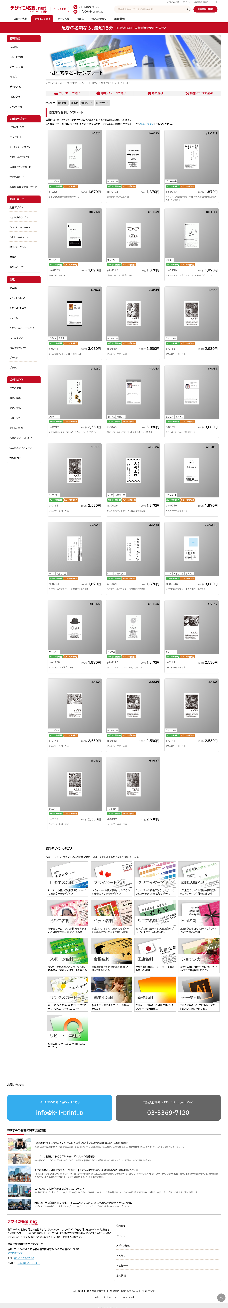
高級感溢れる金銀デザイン (23, 187)
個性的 (95, 83)
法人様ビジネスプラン (21, 448)
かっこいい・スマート (20, 227)
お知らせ (121, 1255)
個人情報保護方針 (96, 1291)
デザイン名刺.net (54, 83)
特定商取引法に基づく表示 (124, 1291)
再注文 (80, 19)
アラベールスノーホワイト (22, 328)
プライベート (16, 137)
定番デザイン (16, 207)
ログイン (186, 2)
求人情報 (121, 1275)
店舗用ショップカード (20, 167)
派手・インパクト (18, 267)
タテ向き (119, 83)
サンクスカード (17, 177)
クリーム (14, 318)
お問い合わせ (173, 2)
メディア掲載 (123, 1245)
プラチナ (14, 367)
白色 (76, 103)
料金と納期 (15, 398)
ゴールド (14, 357)
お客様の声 (122, 1265)
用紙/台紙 (15, 97)
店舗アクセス (16, 418)
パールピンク (16, 338)
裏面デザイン (146, 124)
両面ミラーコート (18, 347)
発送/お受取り (98, 19)
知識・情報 (119, 19)
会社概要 (121, 1226)
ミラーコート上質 (18, 308)
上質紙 (13, 288)
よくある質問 (16, 428)
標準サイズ (106, 83)
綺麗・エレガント (18, 247)
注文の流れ (15, 388)
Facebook (128, 1297)
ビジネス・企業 (17, 127)
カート (214, 2)
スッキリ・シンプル (19, 217)
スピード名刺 (20, 19)
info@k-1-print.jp (59, 1112)
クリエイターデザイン (20, 147)
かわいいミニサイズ (19, 157)
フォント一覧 (16, 107)
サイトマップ (148, 1291)
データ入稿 (63, 19)
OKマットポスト (18, 298)
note (96, 1297)
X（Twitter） (110, 1297)
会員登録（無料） (201, 2)
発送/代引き (16, 408)
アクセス (120, 1235)
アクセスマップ (15, 1253)
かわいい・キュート (19, 237)
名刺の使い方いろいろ (21, 438)
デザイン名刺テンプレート (76, 83)
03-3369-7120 (168, 1112)
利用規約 (78, 1291)
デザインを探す (42, 19)
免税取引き (15, 458)
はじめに (14, 47)
